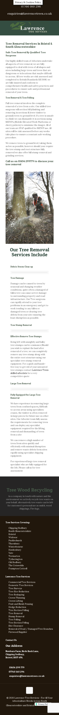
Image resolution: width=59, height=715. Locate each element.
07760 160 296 (31, 6)
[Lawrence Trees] (29, 28)
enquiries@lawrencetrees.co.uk (29, 13)
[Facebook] (25, 18)
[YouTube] (34, 18)
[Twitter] (29, 18)
